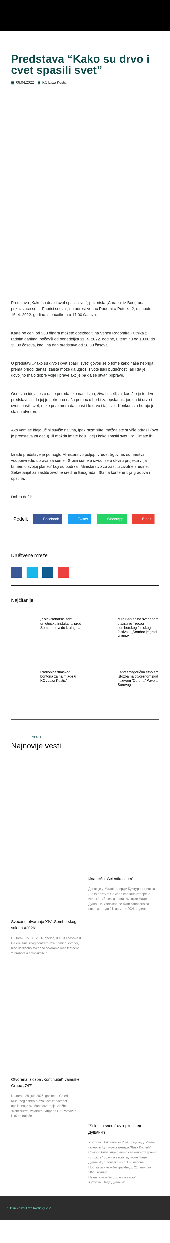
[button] (47, 519)
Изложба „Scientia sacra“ (110, 879)
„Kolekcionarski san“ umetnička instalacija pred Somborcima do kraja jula (60, 623)
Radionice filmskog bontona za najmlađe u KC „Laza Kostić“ (58, 676)
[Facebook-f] (161, 1208)
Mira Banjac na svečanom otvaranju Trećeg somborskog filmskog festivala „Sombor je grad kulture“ (138, 627)
